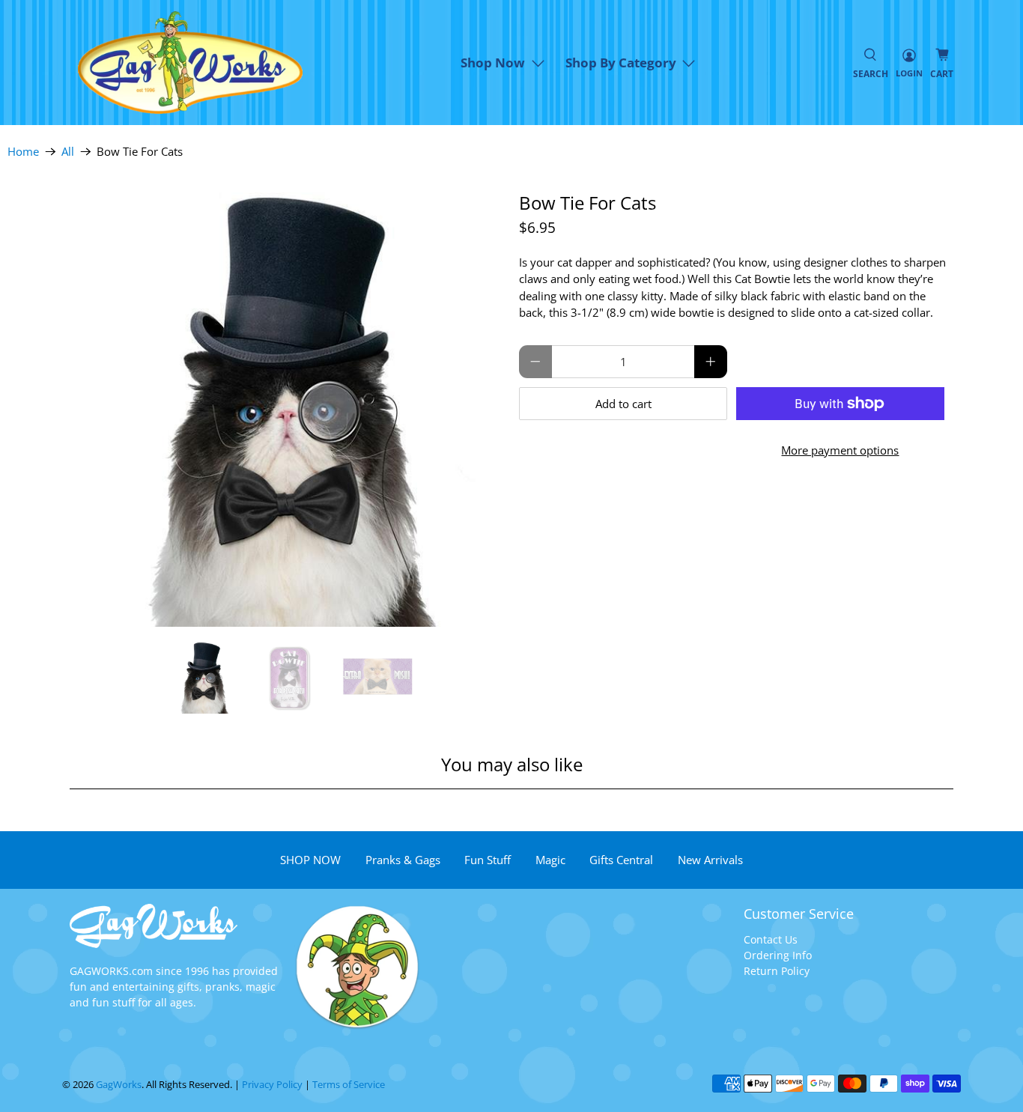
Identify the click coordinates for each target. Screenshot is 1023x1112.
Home (23, 151)
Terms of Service (348, 1084)
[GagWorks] (190, 62)
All (67, 151)
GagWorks (119, 1084)
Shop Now (493, 62)
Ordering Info (778, 955)
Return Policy (777, 971)
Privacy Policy (272, 1084)
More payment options (840, 450)
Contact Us (771, 939)
